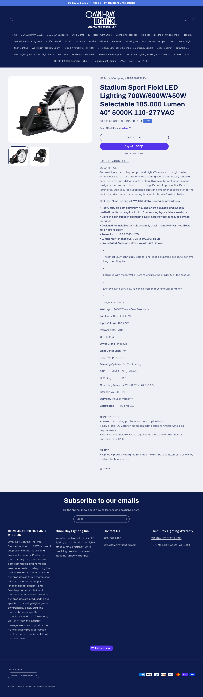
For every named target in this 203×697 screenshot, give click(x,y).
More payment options (134, 153)
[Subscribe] (126, 519)
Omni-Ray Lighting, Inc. (26, 686)
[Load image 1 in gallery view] (18, 156)
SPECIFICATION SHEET (114, 161)
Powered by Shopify (46, 686)
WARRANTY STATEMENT (166, 538)
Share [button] (107, 468)
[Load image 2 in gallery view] (39, 156)
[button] (11, 19)
